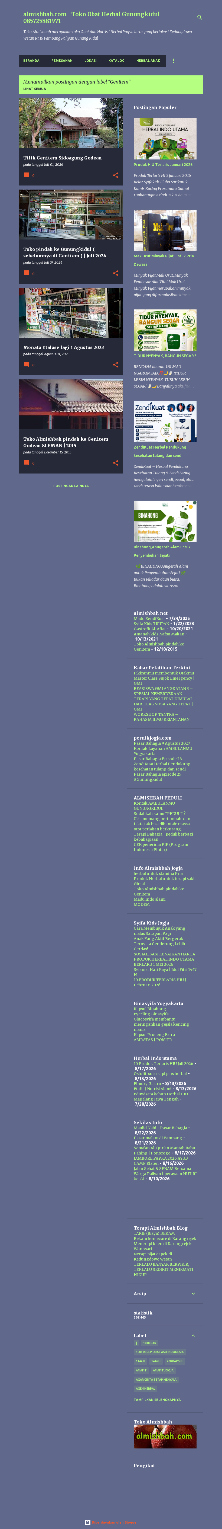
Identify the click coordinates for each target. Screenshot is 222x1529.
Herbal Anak (148, 60)
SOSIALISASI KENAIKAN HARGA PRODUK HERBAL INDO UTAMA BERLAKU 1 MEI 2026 (164, 959)
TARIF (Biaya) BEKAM (154, 1233)
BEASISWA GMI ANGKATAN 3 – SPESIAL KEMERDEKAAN (163, 691)
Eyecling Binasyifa (151, 1014)
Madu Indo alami (149, 899)
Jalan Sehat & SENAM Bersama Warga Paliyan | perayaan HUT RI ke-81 (165, 1173)
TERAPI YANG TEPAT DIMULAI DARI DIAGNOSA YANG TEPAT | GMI (163, 704)
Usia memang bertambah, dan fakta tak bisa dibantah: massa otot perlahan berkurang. (162, 823)
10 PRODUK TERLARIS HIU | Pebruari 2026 (160, 982)
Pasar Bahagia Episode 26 (158, 758)
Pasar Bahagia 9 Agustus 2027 (162, 743)
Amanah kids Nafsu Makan (159, 634)
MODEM (142, 904)
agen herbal (145, 1388)
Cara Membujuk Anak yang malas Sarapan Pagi (159, 931)
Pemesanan (62, 60)
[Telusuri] (200, 17)
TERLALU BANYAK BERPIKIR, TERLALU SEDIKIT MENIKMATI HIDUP (163, 1269)
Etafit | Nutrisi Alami (152, 1088)
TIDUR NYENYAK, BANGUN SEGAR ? (165, 356)
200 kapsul (175, 1361)
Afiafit (141, 1370)
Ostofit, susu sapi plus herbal (160, 1073)
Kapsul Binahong (150, 1008)
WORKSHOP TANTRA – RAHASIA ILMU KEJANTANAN (162, 717)
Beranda (31, 60)
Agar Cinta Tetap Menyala (156, 1379)
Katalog (117, 60)
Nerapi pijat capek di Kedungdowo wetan (153, 1257)
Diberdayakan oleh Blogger (114, 1522)
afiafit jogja (163, 1370)
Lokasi (90, 60)
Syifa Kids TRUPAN (151, 623)
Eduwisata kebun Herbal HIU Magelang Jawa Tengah (161, 1097)
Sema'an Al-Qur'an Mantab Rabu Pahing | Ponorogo (164, 1151)
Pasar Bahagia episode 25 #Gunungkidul (157, 777)
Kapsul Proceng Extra (154, 1034)
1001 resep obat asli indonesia (160, 1352)
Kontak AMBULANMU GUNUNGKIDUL (154, 806)
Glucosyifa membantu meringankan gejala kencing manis (161, 1024)
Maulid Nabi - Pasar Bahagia (160, 1127)
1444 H (140, 1361)
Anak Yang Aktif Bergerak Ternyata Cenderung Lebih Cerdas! (159, 943)
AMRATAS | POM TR (153, 1039)
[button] (115, 175)
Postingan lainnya (71, 486)
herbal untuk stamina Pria (158, 873)
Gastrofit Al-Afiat (150, 628)
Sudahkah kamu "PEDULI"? (159, 813)
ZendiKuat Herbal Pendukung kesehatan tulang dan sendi (162, 767)
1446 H (156, 1361)
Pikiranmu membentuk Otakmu (164, 673)
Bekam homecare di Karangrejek (165, 1238)
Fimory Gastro (147, 1083)
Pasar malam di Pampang (158, 1137)
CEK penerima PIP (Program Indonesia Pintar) (161, 847)
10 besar (149, 1343)
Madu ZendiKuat (149, 618)
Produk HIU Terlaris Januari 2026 (163, 164)
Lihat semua (34, 89)
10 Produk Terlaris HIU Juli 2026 (163, 1063)
